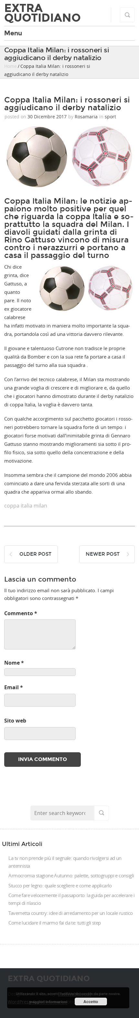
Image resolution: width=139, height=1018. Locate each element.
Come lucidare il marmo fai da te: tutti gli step (54, 922)
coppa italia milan (25, 505)
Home (10, 66)
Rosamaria (86, 116)
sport (110, 116)
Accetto (90, 1001)
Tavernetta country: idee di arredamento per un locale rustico (70, 913)
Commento (20, 613)
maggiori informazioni (48, 1001)
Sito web (15, 720)
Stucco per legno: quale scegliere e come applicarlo (60, 885)
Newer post (103, 554)
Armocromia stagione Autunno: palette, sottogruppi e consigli (71, 875)
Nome (14, 662)
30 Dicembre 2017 (47, 116)
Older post (35, 554)
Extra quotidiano (42, 13)
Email (13, 687)
